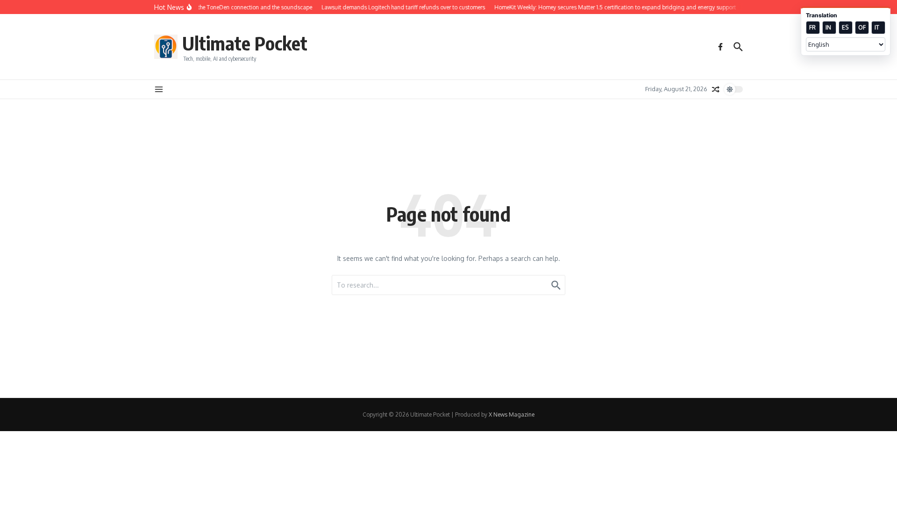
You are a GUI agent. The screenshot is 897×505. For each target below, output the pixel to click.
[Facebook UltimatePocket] (720, 46)
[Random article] (715, 89)
